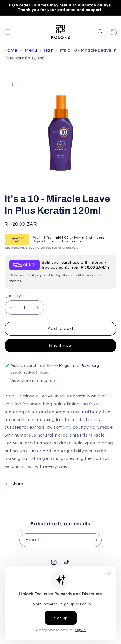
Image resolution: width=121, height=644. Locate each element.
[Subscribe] (94, 540)
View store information (32, 381)
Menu (31, 50)
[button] (7, 32)
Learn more (79, 241)
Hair (48, 50)
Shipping (33, 247)
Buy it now (60, 345)
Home (11, 50)
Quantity (13, 296)
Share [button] (17, 484)
